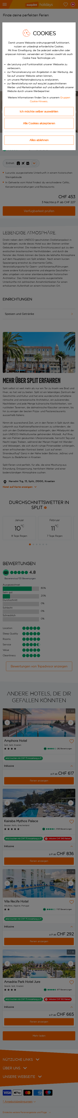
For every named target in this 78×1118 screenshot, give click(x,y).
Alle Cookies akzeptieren (39, 123)
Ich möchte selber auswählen (39, 111)
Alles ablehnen (39, 140)
